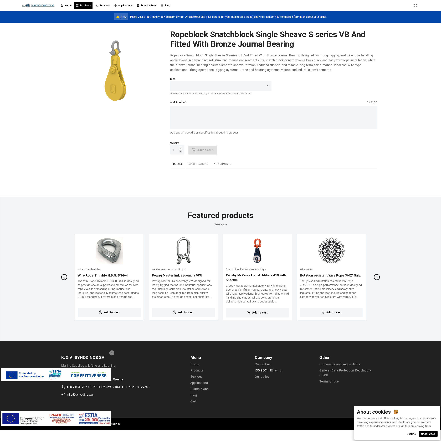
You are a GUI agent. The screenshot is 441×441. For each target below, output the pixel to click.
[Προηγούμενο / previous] (64, 277)
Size (172, 79)
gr (281, 370)
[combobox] (221, 86)
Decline (411, 434)
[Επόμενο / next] (377, 277)
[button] (111, 352)
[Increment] (180, 148)
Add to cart (111, 312)
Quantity (175, 142)
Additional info (178, 102)
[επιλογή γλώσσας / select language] (415, 5)
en (276, 370)
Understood (428, 434)
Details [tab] (178, 164)
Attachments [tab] (222, 164)
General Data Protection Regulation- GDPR (345, 373)
